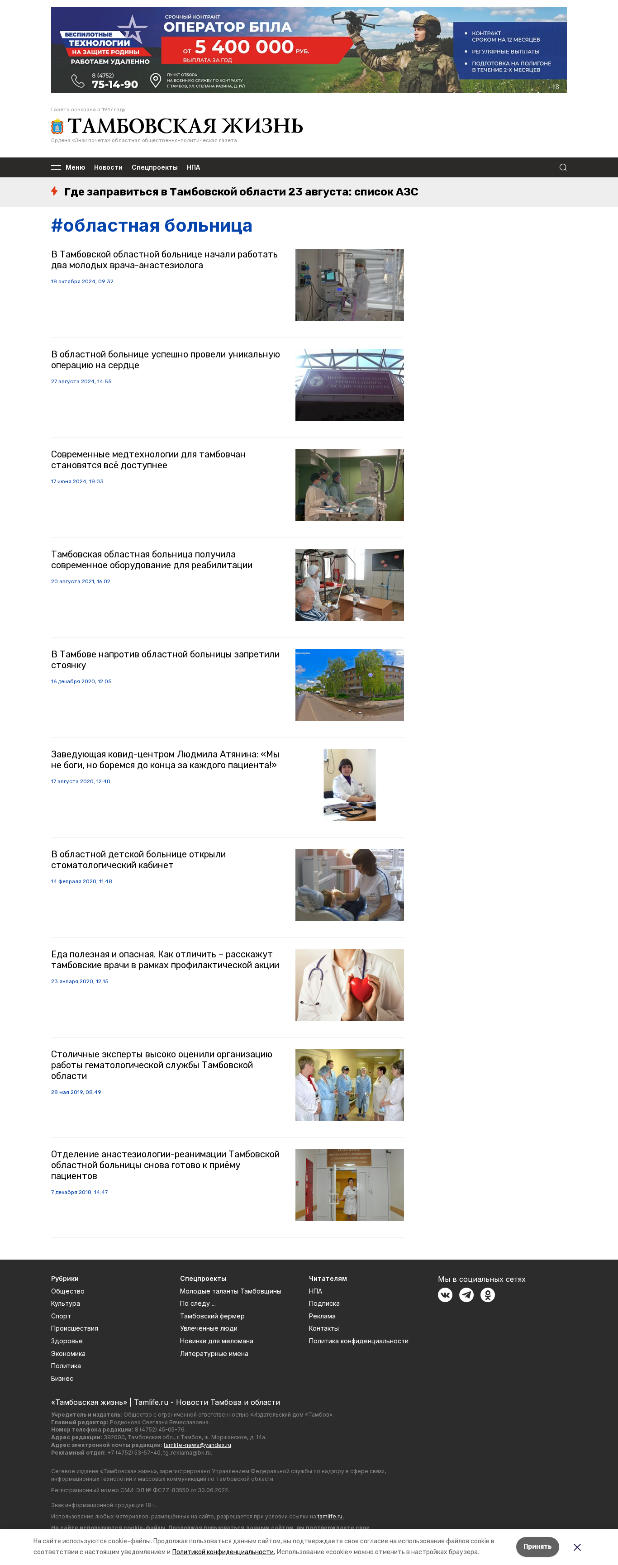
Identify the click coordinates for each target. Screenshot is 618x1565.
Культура (65, 1303)
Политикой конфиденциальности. (223, 1552)
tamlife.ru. (331, 1516)
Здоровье (67, 1341)
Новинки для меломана (216, 1341)
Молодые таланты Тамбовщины (230, 1291)
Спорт (61, 1316)
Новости (108, 167)
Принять (537, 1547)
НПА (193, 167)
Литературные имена (214, 1353)
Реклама (322, 1316)
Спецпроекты (155, 167)
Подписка (324, 1303)
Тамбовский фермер (212, 1316)
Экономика (68, 1353)
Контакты (324, 1328)
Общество (68, 1291)
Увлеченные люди (209, 1328)
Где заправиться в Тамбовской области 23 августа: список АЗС (241, 192)
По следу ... (198, 1303)
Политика (66, 1366)
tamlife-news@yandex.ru (197, 1444)
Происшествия (74, 1328)
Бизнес (62, 1378)
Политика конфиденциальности (359, 1341)
